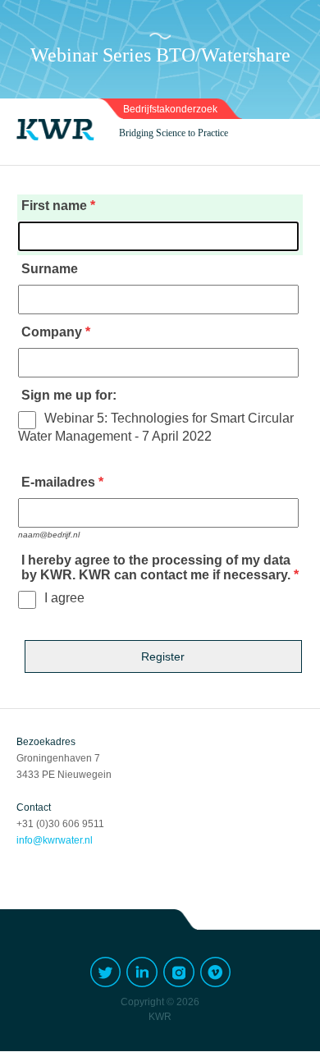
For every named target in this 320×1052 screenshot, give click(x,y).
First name (54, 206)
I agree (64, 598)
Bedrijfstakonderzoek (170, 109)
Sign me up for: (69, 395)
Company (51, 332)
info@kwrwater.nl (54, 840)
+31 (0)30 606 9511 (60, 824)
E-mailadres (58, 482)
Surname (49, 269)
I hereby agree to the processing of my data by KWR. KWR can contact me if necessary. (155, 567)
